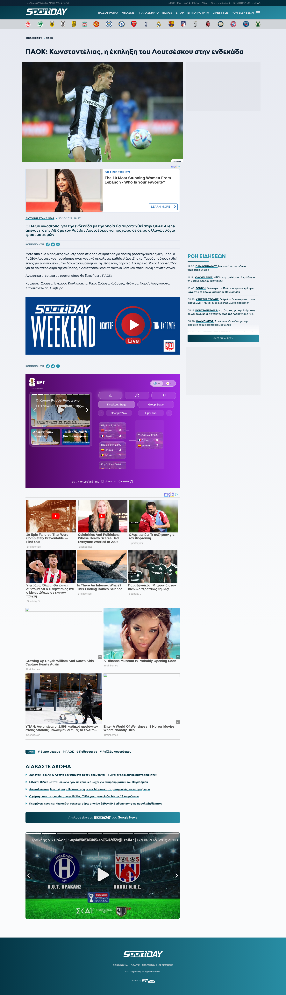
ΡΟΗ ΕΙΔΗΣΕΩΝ (243, 12)
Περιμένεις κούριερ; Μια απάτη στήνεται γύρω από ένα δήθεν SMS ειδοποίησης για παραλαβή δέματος (95, 803)
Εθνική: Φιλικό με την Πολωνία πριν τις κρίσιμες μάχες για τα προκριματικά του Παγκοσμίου (88, 782)
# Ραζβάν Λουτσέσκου (115, 751)
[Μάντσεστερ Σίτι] (109, 24)
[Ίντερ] (221, 24)
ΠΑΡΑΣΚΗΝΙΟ (149, 12)
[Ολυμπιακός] (28, 24)
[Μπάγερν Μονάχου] (233, 24)
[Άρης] (74, 24)
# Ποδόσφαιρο (86, 751)
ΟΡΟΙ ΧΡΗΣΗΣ (165, 965)
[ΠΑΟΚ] (63, 24)
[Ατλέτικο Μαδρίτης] (183, 24)
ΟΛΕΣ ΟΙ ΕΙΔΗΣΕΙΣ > (223, 338)
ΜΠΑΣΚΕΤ (129, 12)
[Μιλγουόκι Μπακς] (258, 24)
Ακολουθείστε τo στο (102, 817)
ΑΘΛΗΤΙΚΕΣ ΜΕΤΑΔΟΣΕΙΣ (216, 3)
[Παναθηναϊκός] (40, 24)
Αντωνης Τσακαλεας (39, 218)
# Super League (49, 751)
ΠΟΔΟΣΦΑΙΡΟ (108, 12)
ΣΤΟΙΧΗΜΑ (174, 3)
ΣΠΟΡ (180, 12)
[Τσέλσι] (121, 24)
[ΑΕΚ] (52, 24)
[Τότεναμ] (146, 24)
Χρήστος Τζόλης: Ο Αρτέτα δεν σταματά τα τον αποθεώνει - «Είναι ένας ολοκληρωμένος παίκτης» (93, 775)
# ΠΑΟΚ (68, 751)
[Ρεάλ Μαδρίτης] (159, 24)
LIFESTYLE (220, 12)
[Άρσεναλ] (133, 24)
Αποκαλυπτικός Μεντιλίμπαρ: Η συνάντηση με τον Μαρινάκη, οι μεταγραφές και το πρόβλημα (89, 789)
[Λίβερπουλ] (84, 24)
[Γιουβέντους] (195, 24)
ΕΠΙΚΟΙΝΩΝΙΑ (120, 965)
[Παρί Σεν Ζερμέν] (246, 24)
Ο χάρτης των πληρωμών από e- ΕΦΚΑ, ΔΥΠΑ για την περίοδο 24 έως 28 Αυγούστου (84, 796)
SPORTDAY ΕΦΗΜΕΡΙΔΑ (247, 3)
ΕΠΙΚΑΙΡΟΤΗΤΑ (198, 12)
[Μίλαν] (208, 24)
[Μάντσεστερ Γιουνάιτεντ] (96, 24)
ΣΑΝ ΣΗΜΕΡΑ (191, 3)
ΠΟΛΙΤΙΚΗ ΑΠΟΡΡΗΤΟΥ (143, 965)
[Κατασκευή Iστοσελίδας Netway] (149, 980)
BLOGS (167, 12)
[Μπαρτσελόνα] (171, 24)
